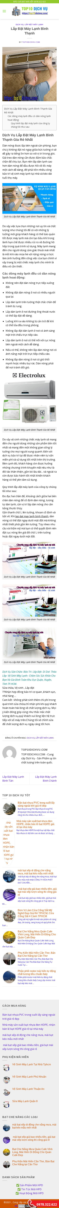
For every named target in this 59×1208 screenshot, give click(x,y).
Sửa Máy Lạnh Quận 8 (25, 1101)
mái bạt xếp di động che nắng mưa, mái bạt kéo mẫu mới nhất (27, 1037)
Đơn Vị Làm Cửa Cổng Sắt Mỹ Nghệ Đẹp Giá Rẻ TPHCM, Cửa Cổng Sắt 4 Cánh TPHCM (36, 913)
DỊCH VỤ (19, 24)
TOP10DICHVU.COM (31, 42)
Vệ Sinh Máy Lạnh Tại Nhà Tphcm (31, 1064)
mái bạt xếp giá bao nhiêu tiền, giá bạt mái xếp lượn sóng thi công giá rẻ (37, 892)
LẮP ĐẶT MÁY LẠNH (34, 24)
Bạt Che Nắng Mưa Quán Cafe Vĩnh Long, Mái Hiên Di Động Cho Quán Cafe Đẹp (37, 934)
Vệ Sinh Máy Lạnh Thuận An (28, 1089)
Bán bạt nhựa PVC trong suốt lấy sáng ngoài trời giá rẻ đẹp (28, 1016)
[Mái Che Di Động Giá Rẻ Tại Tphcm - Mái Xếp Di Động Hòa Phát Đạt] (30, 11)
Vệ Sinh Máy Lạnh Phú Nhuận (29, 1076)
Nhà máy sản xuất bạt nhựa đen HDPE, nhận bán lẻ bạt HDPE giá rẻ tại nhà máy (35, 824)
